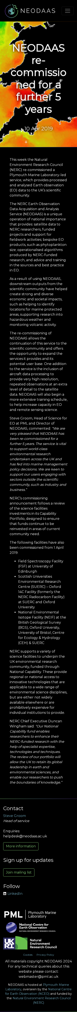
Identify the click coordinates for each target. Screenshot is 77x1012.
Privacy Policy (45, 954)
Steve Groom (14, 816)
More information (21, 846)
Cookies (28, 954)
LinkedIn (14, 894)
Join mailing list (19, 872)
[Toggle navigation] (68, 11)
